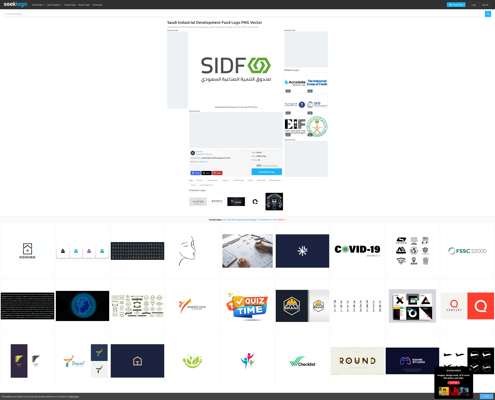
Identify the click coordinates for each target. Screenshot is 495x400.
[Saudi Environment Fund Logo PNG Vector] (295, 104)
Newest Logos (84, 4)
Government (212, 180)
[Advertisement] (177, 70)
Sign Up (485, 4)
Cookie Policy (73, 396)
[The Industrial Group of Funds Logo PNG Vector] (317, 83)
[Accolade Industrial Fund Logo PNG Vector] (295, 83)
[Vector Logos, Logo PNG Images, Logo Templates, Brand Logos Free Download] (15, 4)
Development (274, 180)
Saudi (250, 180)
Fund (193, 185)
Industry (225, 180)
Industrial (261, 180)
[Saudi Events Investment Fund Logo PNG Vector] (295, 126)
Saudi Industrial (206, 185)
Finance (200, 180)
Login (474, 4)
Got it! (486, 396)
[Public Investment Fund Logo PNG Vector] (317, 126)
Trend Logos (97, 4)
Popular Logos (70, 4)
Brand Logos (37, 4)
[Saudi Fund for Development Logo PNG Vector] (317, 104)
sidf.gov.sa (202, 161)
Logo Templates (53, 4)
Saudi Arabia (238, 180)
